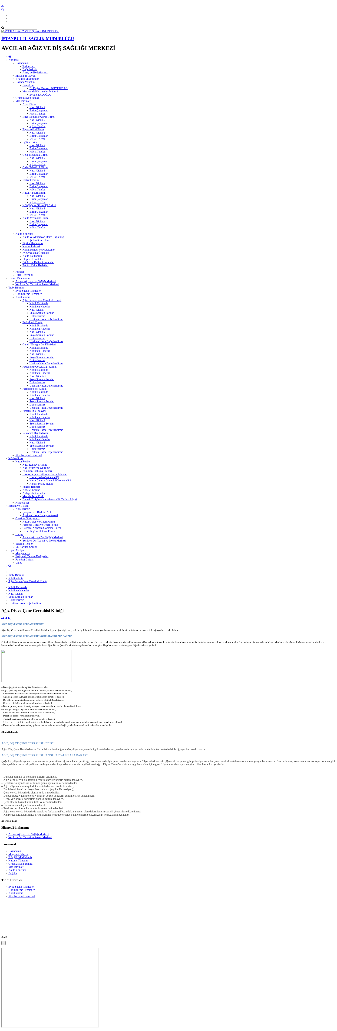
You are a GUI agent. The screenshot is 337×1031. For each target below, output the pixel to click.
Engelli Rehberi (31, 486)
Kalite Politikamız (32, 255)
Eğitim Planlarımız (32, 243)
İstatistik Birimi (30, 180)
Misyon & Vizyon (25, 75)
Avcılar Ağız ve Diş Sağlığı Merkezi (35, 281)
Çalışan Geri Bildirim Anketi (38, 512)
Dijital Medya (16, 550)
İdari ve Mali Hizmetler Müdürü (40, 91)
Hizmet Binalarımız (19, 278)
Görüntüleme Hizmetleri (28, 293)
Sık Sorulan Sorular (26, 546)
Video (18, 562)
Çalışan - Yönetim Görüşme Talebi (41, 527)
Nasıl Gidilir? (36, 309)
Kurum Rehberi (31, 246)
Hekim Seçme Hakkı (41, 483)
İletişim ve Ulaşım (18, 505)
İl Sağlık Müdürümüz (27, 78)
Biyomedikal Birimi (33, 129)
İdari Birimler (22, 100)
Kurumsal (13, 59)
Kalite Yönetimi (24, 233)
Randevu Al (22, 502)
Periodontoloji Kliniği (34, 388)
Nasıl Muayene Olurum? (36, 467)
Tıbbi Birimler (16, 287)
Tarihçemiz (28, 66)
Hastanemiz (21, 62)
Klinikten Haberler (39, 306)
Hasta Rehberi (23, 461)
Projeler (19, 271)
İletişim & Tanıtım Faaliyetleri (31, 556)
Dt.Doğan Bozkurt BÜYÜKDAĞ (48, 88)
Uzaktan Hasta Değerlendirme (46, 319)
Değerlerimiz (29, 69)
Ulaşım (19, 534)
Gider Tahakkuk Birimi (35, 167)
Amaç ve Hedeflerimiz (35, 72)
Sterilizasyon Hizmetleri (28, 455)
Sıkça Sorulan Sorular (41, 312)
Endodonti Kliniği (32, 322)
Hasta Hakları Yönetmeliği (44, 477)
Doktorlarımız (37, 316)
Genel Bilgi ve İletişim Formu (38, 531)
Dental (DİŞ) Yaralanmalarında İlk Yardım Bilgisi (49, 499)
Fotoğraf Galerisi (24, 559)
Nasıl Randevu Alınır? (34, 464)
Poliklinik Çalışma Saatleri (37, 470)
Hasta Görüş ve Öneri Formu (38, 521)
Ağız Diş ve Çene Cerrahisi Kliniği (41, 300)
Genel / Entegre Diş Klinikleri (39, 344)
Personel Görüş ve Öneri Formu (40, 524)
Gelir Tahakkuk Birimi (35, 154)
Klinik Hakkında (38, 303)
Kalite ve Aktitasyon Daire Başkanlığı (43, 236)
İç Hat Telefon (37, 113)
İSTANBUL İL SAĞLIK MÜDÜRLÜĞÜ (37, 38)
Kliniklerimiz (22, 297)
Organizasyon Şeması (27, 97)
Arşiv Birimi (29, 104)
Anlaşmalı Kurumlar (33, 493)
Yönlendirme (15, 458)
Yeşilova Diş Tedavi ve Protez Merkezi (37, 284)
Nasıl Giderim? (37, 376)
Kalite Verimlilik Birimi (35, 217)
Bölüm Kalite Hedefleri (35, 265)
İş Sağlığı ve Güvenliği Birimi (39, 205)
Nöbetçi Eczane (31, 489)
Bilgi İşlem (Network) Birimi (38, 116)
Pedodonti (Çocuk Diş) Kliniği (39, 366)
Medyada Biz (22, 553)
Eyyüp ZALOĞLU (40, 94)
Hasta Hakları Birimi (33, 192)
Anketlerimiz (22, 508)
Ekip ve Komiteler (32, 259)
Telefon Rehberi (24, 543)
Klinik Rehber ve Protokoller (38, 249)
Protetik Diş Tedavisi (34, 410)
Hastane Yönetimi (25, 81)
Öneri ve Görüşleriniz (27, 518)
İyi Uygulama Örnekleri (35, 252)
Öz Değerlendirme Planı (35, 240)
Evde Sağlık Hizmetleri (28, 290)
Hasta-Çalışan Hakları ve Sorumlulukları (44, 474)
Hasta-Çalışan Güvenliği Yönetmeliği (50, 480)
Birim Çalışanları (38, 110)
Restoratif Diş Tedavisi (35, 433)
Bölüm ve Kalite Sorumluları (38, 262)
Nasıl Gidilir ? (37, 107)
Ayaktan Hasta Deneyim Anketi (40, 515)
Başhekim (28, 85)
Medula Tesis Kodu (33, 496)
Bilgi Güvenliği (24, 274)
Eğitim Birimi (30, 142)
